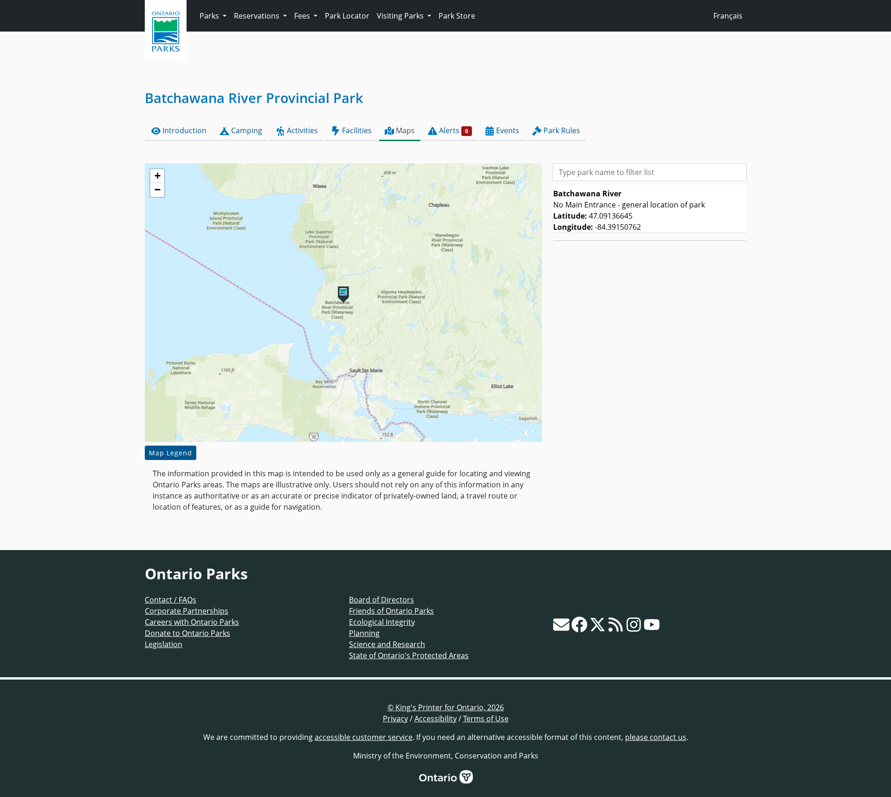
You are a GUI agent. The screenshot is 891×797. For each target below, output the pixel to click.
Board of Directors (381, 600)
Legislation (163, 644)
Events (506, 130)
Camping (245, 130)
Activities (301, 130)
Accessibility (435, 718)
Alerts (452, 130)
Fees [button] (303, 16)
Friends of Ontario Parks (391, 611)
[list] (649, 209)
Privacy (395, 718)
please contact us (655, 737)
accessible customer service (364, 737)
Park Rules (561, 130)
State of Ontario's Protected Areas (409, 655)
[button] (343, 294)
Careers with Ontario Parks (192, 622)
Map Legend (170, 452)
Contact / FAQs (170, 600)
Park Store (457, 16)
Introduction (184, 130)
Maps (404, 130)
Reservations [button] (257, 16)
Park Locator (347, 16)
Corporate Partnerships (186, 611)
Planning (364, 633)
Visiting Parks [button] (401, 16)
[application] (343, 302)
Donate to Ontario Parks (187, 633)
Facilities (356, 130)
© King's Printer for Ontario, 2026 (445, 707)
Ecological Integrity (382, 622)
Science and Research (387, 644)
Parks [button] (210, 16)
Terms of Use (486, 718)
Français (727, 16)
